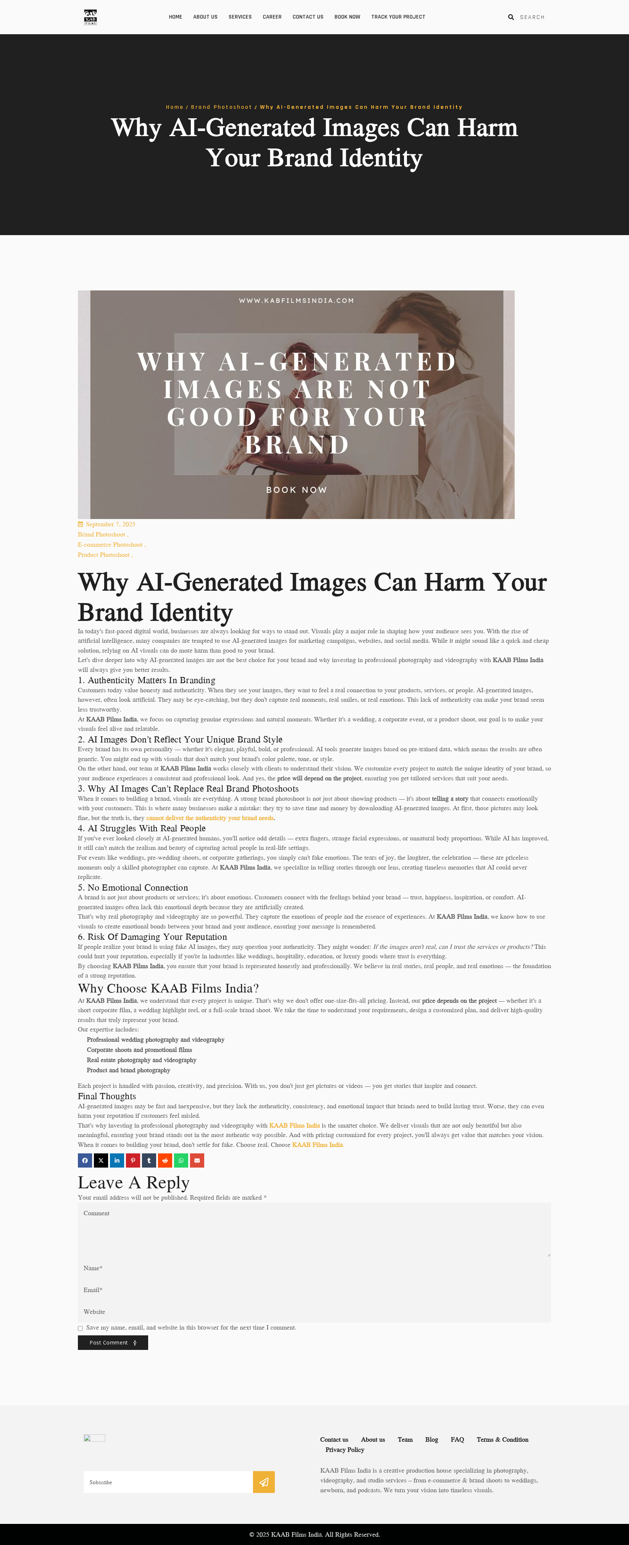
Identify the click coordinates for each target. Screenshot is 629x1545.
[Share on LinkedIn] (117, 1160)
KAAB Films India (294, 1125)
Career (272, 17)
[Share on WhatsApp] (181, 1160)
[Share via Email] (197, 1160)
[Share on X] (101, 1160)
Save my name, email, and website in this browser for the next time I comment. (191, 1327)
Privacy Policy (345, 1449)
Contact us (308, 17)
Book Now (347, 17)
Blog (432, 1439)
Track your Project (398, 17)
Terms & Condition (503, 1439)
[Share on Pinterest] (133, 1160)
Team (405, 1439)
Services (240, 17)
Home (175, 17)
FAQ (457, 1439)
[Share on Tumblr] (149, 1160)
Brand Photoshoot (222, 107)
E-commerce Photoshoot (112, 544)
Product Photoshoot (105, 554)
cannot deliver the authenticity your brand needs (210, 818)
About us (205, 17)
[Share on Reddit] (165, 1160)
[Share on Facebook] (85, 1160)
